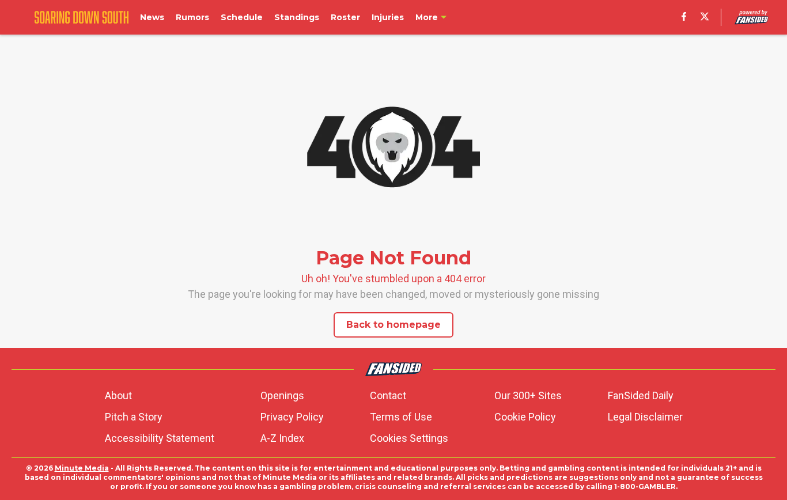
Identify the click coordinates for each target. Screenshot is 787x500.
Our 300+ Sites (528, 395)
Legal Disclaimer (645, 417)
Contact (388, 395)
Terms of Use (401, 417)
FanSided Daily (641, 395)
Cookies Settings (409, 438)
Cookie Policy (525, 417)
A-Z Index (282, 438)
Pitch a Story (133, 417)
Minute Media (82, 468)
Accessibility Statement (159, 438)
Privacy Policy (292, 417)
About (118, 395)
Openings (282, 395)
